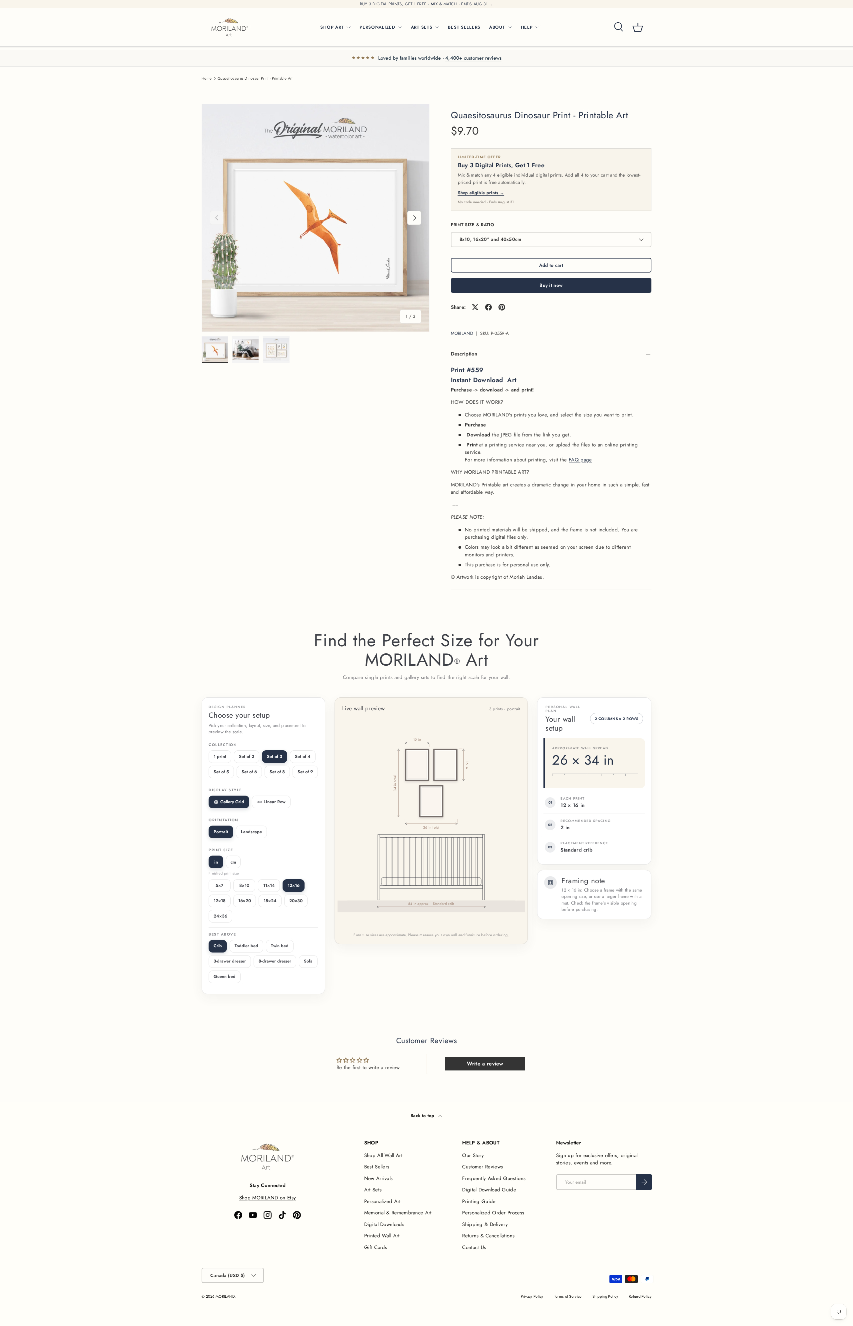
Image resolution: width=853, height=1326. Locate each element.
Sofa (308, 961)
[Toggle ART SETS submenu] (437, 27)
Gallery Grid (232, 802)
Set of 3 (274, 756)
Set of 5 (221, 772)
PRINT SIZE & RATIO (472, 225)
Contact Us (474, 1247)
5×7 (220, 885)
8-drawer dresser (275, 961)
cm (233, 862)
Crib (218, 946)
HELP (527, 27)
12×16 (294, 885)
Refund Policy (640, 1296)
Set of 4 (303, 756)
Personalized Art (382, 1201)
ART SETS (421, 27)
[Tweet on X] (475, 307)
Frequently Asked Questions (493, 1178)
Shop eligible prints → (481, 193)
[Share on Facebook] (488, 307)
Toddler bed (246, 946)
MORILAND (462, 333)
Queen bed (225, 977)
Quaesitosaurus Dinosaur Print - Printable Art (255, 78)
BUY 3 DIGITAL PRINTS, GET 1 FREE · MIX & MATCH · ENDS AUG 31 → (426, 4)
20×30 (296, 901)
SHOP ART (332, 27)
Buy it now (550, 285)
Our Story (473, 1155)
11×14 (269, 885)
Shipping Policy (605, 1296)
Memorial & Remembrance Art (398, 1212)
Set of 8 (277, 772)
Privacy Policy (532, 1296)
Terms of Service (568, 1296)
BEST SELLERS (464, 27)
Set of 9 (305, 772)
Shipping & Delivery (485, 1224)
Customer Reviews (482, 1166)
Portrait (221, 832)
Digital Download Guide (489, 1189)
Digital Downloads (384, 1224)
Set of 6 (249, 772)
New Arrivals (378, 1178)
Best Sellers (377, 1166)
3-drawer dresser (230, 961)
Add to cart (551, 265)
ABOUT (497, 27)
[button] (637, 27)
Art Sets (373, 1189)
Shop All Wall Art (383, 1155)
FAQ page (580, 459)
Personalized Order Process (493, 1212)
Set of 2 (246, 756)
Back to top (423, 1115)
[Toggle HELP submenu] (537, 27)
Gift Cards (375, 1247)
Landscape (251, 832)
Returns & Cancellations (488, 1235)
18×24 (270, 901)
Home (207, 78)
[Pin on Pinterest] (501, 307)
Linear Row (275, 802)
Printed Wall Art (382, 1235)
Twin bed (280, 946)
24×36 (220, 916)
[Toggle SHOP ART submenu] (349, 27)
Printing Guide (478, 1201)
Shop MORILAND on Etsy (267, 1197)
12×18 (220, 901)
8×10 (244, 885)
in (216, 862)
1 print (220, 756)
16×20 (244, 901)
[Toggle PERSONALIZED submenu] (400, 27)
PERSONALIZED (377, 27)
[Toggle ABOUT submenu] (510, 27)
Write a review (485, 1063)
